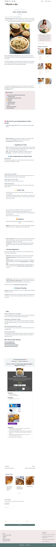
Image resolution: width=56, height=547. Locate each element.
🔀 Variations (9, 100)
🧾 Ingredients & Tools (11, 96)
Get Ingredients (12, 423)
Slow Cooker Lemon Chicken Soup (11, 346)
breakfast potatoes (18, 280)
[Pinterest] (9, 1)
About (4, 533)
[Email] (14, 1)
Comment (7, 507)
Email (16, 521)
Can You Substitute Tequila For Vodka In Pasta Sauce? (41, 58)
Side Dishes (17, 9)
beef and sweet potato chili (11, 257)
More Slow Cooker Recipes (11, 106)
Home (15, 9)
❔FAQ (8, 105)
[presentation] (41, 51)
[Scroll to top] (54, 544)
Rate (24, 385)
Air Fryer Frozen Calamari (9, 467)
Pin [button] (20, 385)
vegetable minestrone (20, 265)
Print (16, 385)
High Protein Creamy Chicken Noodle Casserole (48, 539)
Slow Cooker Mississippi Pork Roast (11, 344)
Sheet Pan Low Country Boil (48, 72)
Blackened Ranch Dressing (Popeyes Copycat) (40, 72)
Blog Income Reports (6, 539)
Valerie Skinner (20, 390)
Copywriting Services (6, 540)
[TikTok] (11, 1)
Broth (7, 225)
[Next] (33, 484)
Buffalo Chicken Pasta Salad (30, 467)
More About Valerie (46, 40)
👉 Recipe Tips (9, 99)
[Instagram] (7, 1)
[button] (18, 382)
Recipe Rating (7, 503)
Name (6, 521)
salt (14, 412)
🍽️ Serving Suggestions (11, 102)
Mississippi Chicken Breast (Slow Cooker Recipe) (48, 534)
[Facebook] (5, 1)
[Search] (50, 44)
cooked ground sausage (10, 280)
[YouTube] (13, 1)
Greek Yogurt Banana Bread (45, 541)
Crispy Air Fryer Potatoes (40, 86)
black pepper (15, 413)
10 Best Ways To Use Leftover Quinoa (20, 284)
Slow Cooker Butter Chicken (10, 343)
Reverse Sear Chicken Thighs (48, 57)
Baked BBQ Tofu (30, 486)
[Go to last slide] (6, 484)
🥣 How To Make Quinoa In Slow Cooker (14, 97)
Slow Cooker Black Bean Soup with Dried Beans (20, 487)
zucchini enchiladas (23, 261)
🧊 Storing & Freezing (11, 103)
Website (27, 521)
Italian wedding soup (28, 265)
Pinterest (16, 365)
